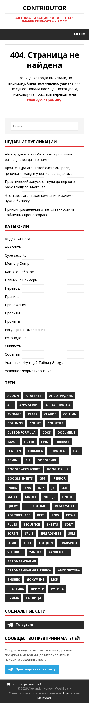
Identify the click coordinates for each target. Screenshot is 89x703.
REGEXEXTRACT (36, 506)
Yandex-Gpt (58, 552)
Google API (47, 460)
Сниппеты (13, 346)
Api (9, 405)
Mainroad (44, 698)
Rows (70, 515)
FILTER (29, 442)
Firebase (62, 442)
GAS (76, 451)
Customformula (21, 432)
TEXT (27, 543)
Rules (12, 524)
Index (12, 488)
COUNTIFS (55, 423)
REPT (41, 515)
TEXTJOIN (45, 543)
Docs (46, 432)
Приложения (15, 304)
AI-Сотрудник (61, 396)
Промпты (13, 321)
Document (66, 432)
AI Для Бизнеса (17, 238)
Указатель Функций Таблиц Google (34, 362)
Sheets (52, 524)
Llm (64, 488)
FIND (44, 442)
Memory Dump (17, 263)
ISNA (27, 488)
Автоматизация (21, 561)
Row (55, 515)
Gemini (13, 460)
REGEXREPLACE (18, 515)
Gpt (43, 478)
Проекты (12, 313)
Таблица (33, 598)
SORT (69, 524)
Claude (50, 414)
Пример (37, 589)
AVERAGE (14, 414)
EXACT (12, 442)
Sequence (32, 524)
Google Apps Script (23, 469)
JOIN (41, 488)
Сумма (13, 598)
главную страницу (44, 100)
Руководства (16, 337)
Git (28, 460)
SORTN (12, 533)
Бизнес (13, 579)
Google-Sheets (20, 478)
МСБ (54, 579)
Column (70, 414)
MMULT (31, 497)
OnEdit (68, 497)
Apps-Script (29, 405)
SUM (71, 533)
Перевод (12, 288)
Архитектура (69, 570)
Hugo (65, 693)
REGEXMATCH (65, 506)
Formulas (58, 451)
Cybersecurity (15, 255)
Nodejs (49, 497)
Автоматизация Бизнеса (29, 570)
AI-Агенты (13, 247)
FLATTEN (14, 451)
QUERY (12, 506)
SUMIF (12, 543)
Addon (13, 396)
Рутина (57, 589)
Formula (35, 451)
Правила (12, 296)
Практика (15, 589)
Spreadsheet (50, 533)
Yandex (35, 552)
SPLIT (29, 533)
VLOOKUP (14, 552)
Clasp (32, 414)
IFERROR (59, 478)
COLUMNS (15, 423)
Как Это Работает (20, 271)
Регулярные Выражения (25, 329)
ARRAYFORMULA (58, 405)
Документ (35, 579)
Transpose (69, 543)
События (12, 354)
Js (53, 488)
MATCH (12, 497)
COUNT (35, 423)
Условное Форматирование (28, 370)
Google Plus (57, 469)
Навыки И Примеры (21, 280)
